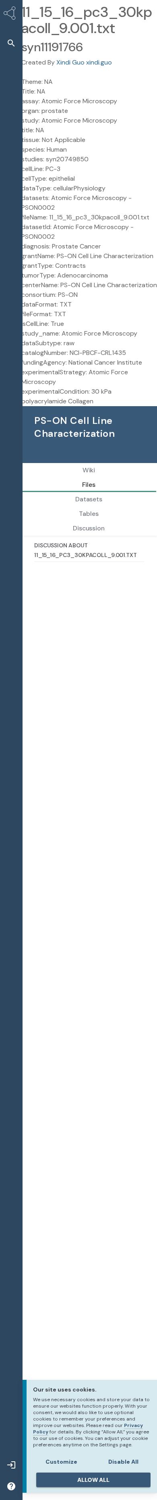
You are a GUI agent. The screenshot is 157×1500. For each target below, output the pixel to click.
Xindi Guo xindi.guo (84, 62)
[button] (11, 43)
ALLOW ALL (93, 1479)
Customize (61, 1461)
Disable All (123, 1461)
